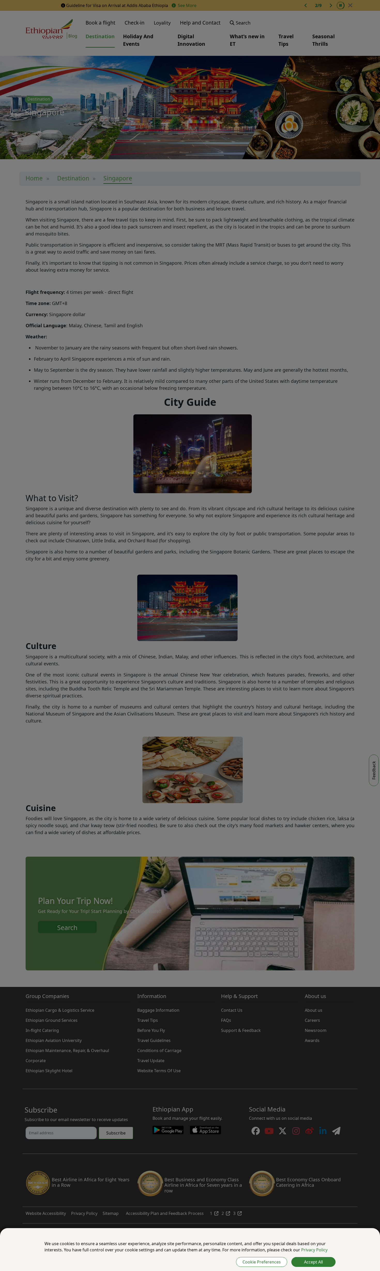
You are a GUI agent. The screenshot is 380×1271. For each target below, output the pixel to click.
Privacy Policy (314, 1250)
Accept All (313, 1262)
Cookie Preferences (261, 1262)
